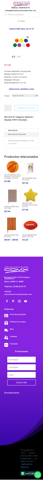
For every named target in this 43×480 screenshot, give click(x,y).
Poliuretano (22, 120)
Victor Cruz (27, 458)
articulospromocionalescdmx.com (18, 294)
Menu (23, 21)
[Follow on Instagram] (19, 301)
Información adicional (17, 134)
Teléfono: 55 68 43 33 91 (20, 8)
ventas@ (7, 291)
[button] (28, 37)
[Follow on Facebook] (7, 301)
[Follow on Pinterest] (13, 301)
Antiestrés (29, 117)
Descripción (13, 130)
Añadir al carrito (26, 108)
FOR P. (14, 120)
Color (7, 96)
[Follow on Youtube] (25, 301)
